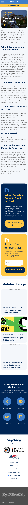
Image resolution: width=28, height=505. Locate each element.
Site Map (14, 482)
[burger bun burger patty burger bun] (2, 2)
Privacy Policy (14, 465)
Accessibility (14, 469)
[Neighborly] (14, 2)
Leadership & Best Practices (14, 24)
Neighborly (8, 15)
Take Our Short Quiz (13, 223)
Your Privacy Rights (15, 475)
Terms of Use (14, 462)
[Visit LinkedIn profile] (12, 443)
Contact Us (14, 479)
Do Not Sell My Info (14, 472)
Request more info (13, 5)
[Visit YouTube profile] (15, 443)
